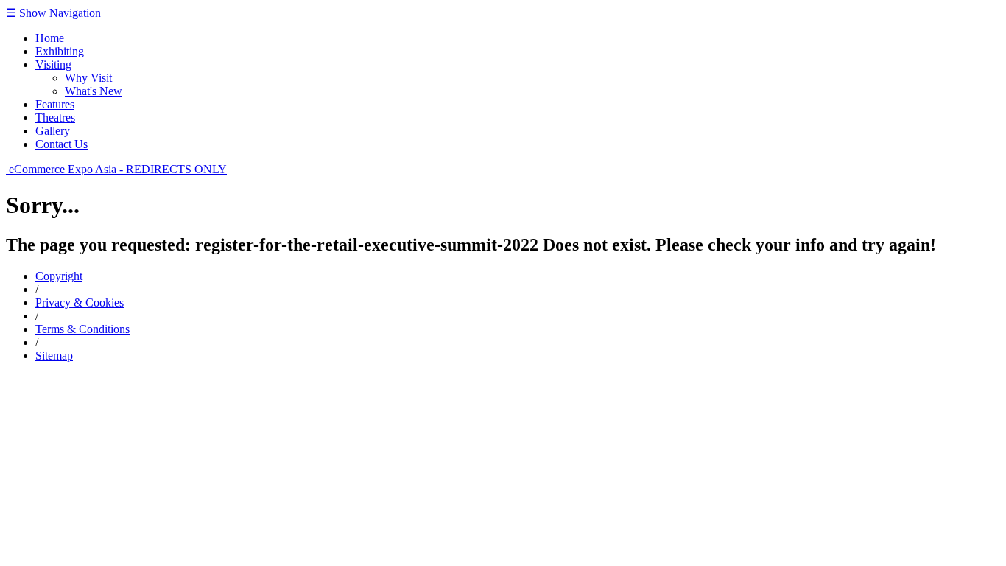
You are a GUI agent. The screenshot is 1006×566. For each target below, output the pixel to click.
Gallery (52, 131)
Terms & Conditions (82, 329)
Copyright (58, 276)
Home (49, 38)
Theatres (55, 117)
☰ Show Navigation (53, 13)
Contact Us (61, 144)
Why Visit (88, 77)
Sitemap (54, 355)
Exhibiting (59, 51)
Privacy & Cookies (79, 302)
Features (54, 104)
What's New (93, 91)
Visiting (53, 64)
